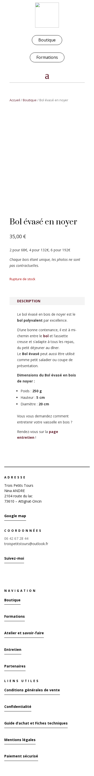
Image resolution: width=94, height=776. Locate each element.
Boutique (47, 40)
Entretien (12, 649)
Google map (15, 515)
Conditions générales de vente (32, 690)
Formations (47, 57)
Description (28, 301)
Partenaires (15, 666)
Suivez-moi (14, 558)
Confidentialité (17, 706)
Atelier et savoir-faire (24, 632)
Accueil (15, 100)
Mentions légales (20, 739)
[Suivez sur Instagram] (6, 574)
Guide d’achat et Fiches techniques (36, 723)
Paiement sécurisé (21, 756)
